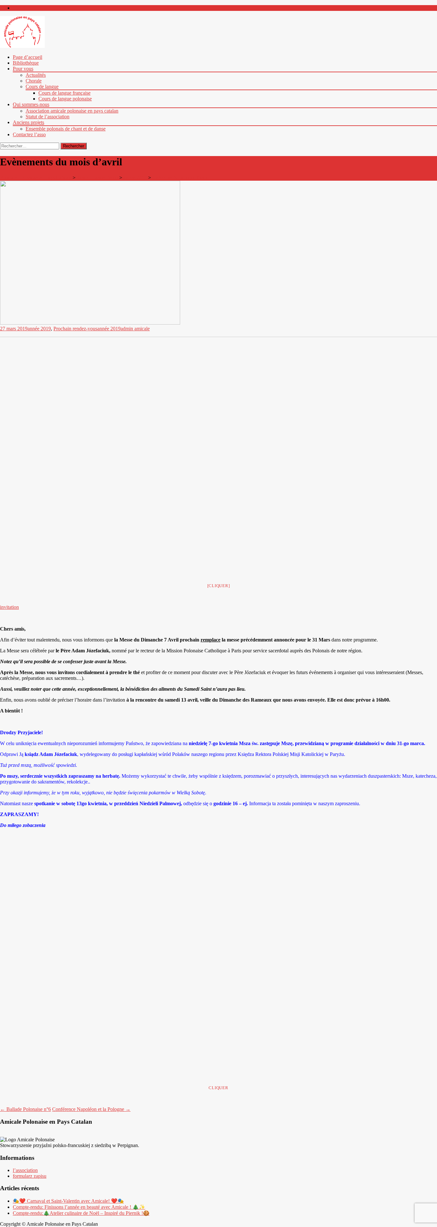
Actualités (36, 75)
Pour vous (23, 68)
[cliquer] (218, 585)
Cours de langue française (64, 93)
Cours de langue (42, 86)
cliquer (218, 1087)
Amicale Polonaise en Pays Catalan (35, 177)
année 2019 (135, 177)
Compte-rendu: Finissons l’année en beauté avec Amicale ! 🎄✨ (79, 1207)
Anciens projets (28, 122)
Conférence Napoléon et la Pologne (91, 1109)
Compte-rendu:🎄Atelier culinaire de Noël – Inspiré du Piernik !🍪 (81, 1213)
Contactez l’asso (29, 134)
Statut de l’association (47, 116)
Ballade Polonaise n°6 (25, 1109)
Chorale (34, 80)
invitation (9, 607)
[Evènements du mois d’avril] (90, 323)
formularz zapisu (29, 1176)
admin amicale (135, 328)
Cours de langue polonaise (65, 98)
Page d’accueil (27, 57)
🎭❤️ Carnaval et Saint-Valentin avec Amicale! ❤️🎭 (68, 1201)
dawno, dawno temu (97, 177)
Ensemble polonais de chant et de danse (66, 128)
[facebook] (15, 8)
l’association (25, 1170)
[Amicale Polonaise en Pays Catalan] (22, 46)
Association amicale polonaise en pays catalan (72, 111)
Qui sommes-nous (31, 104)
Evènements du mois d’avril (180, 177)
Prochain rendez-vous (75, 328)
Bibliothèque (26, 63)
